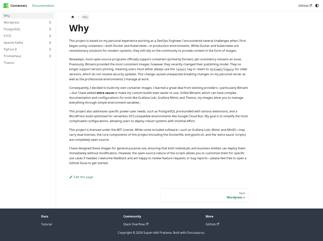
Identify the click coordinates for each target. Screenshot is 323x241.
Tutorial (46, 224)
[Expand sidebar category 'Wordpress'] (50, 22)
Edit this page (83, 177)
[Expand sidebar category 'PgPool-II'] (50, 49)
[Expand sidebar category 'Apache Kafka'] (50, 43)
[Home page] (72, 17)
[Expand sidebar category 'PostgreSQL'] (50, 29)
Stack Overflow (134, 224)
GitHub (303, 6)
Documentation (43, 6)
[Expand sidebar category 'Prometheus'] (50, 56)
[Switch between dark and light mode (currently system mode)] (317, 6)
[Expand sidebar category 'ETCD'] (50, 36)
